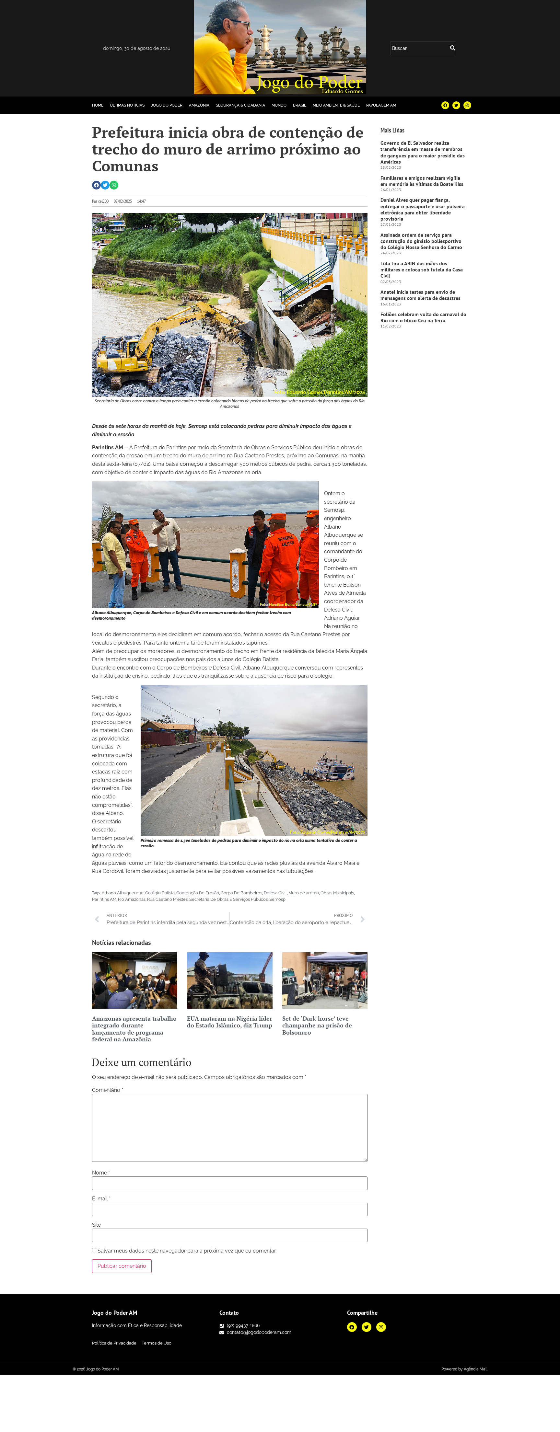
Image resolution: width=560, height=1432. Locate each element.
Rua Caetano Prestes (167, 899)
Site (96, 1225)
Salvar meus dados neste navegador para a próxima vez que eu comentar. (187, 1251)
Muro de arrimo (303, 892)
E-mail (101, 1198)
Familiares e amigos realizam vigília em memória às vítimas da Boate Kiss (421, 181)
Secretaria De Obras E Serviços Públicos (228, 899)
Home (97, 105)
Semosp (277, 899)
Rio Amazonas (132, 899)
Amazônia (199, 105)
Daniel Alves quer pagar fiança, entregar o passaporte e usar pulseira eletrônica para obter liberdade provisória (422, 209)
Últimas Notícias (127, 105)
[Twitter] (456, 105)
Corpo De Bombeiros (241, 892)
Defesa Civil (275, 892)
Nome (101, 1172)
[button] (96, 185)
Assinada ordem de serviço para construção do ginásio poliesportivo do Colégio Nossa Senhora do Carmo (421, 241)
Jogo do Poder (166, 105)
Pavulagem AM (381, 105)
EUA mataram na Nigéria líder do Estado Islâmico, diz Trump (229, 1021)
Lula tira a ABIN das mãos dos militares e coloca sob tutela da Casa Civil (421, 269)
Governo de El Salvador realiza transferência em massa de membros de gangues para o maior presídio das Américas (422, 152)
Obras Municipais (337, 892)
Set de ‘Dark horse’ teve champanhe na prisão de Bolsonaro (317, 1025)
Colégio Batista (160, 892)
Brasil (299, 105)
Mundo (279, 105)
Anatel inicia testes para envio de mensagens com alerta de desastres (420, 295)
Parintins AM (104, 899)
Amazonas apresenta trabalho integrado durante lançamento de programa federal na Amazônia (134, 1028)
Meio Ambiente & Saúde (336, 105)
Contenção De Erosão (197, 892)
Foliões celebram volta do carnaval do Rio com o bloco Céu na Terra (423, 317)
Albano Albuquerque (123, 892)
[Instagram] (467, 105)
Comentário (107, 1090)
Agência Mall (475, 1369)
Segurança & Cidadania (240, 105)
